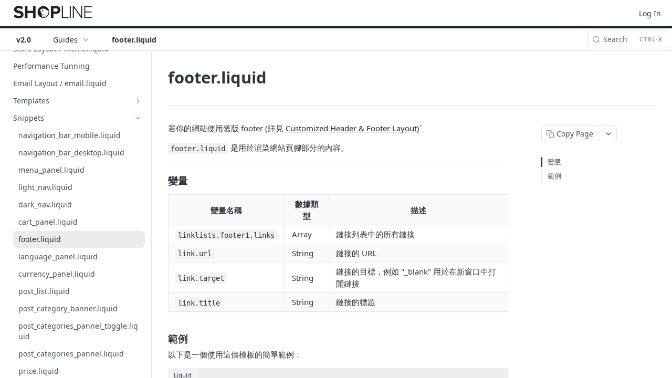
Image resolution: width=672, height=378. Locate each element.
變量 (554, 161)
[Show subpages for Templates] (138, 101)
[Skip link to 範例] (160, 338)
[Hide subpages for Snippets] (138, 118)
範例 (554, 176)
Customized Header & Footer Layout (351, 128)
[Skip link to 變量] (160, 180)
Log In (650, 13)
